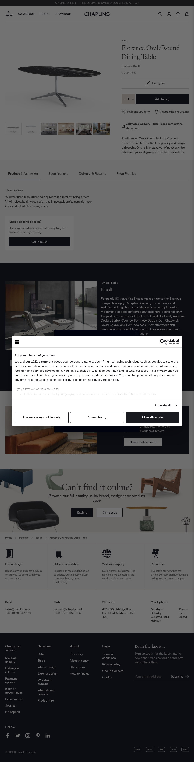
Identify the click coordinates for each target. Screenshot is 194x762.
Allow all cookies (152, 417)
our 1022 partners (38, 361)
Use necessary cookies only (41, 417)
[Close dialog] (136, 334)
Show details (163, 405)
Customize (95, 417)
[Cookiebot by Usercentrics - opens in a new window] (162, 342)
